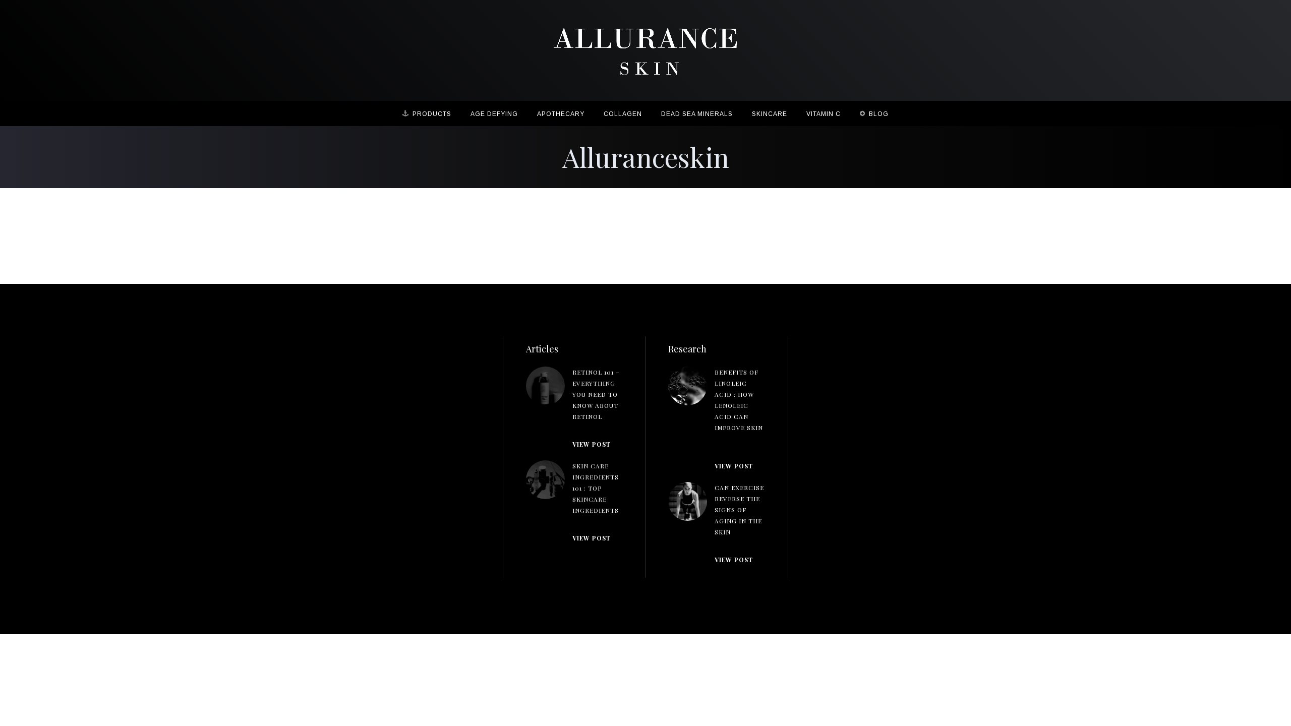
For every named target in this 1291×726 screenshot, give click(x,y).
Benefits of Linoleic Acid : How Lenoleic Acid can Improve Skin (739, 400)
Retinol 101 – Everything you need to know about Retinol (596, 394)
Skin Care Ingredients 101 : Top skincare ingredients (595, 488)
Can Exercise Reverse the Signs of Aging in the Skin (739, 509)
